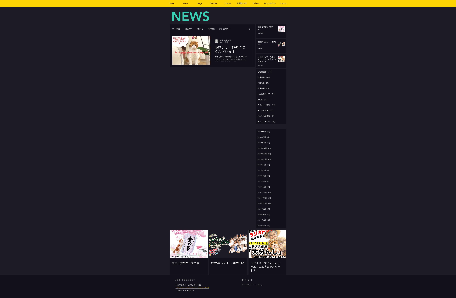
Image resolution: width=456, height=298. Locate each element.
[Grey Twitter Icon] (248, 280)
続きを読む (223, 29)
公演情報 (188, 29)
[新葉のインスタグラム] (246, 280)
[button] (249, 29)
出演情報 (211, 29)
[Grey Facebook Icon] (251, 280)
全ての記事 (176, 29)
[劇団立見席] (243, 280)
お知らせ (200, 29)
